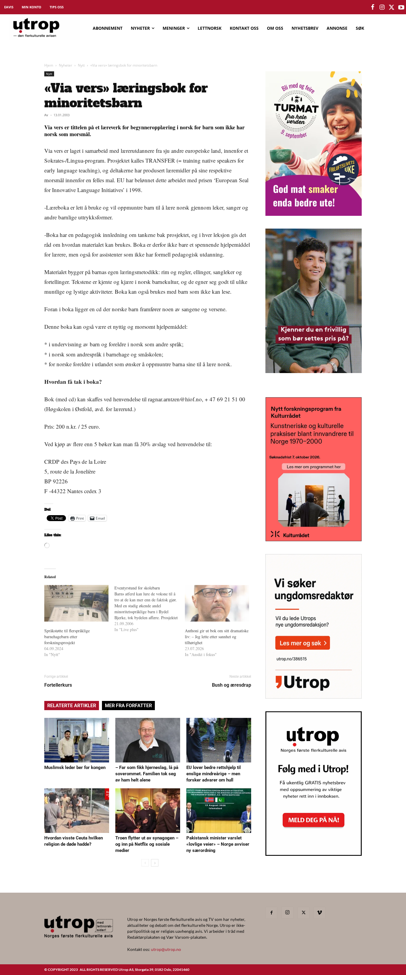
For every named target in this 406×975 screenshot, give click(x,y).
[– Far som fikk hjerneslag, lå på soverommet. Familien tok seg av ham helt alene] (147, 740)
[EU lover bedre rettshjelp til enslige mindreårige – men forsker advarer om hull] (218, 740)
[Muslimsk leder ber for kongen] (76, 740)
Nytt (81, 65)
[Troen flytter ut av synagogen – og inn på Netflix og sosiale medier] (147, 810)
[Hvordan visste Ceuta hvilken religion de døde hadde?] (76, 810)
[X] (303, 913)
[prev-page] (145, 863)
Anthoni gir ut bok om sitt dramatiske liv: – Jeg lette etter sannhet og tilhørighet (216, 636)
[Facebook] (271, 913)
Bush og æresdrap (231, 685)
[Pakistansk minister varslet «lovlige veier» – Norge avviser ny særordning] (218, 810)
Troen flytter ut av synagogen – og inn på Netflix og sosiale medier (146, 844)
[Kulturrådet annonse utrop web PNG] (313, 539)
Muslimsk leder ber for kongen (75, 767)
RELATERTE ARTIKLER (71, 705)
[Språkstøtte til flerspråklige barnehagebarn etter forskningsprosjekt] (76, 603)
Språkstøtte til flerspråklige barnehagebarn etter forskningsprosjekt (67, 636)
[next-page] (154, 863)
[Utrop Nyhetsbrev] (313, 854)
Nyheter (65, 65)
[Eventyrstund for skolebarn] (149, 609)
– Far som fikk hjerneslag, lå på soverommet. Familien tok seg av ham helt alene (146, 774)
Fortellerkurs (58, 685)
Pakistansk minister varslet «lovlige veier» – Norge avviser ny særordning (217, 844)
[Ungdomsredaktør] (313, 696)
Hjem (48, 65)
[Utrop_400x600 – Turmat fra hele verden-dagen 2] (313, 214)
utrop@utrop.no (166, 949)
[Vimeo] (319, 913)
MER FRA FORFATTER (128, 705)
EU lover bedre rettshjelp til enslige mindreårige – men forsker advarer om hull (213, 774)
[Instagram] (287, 913)
